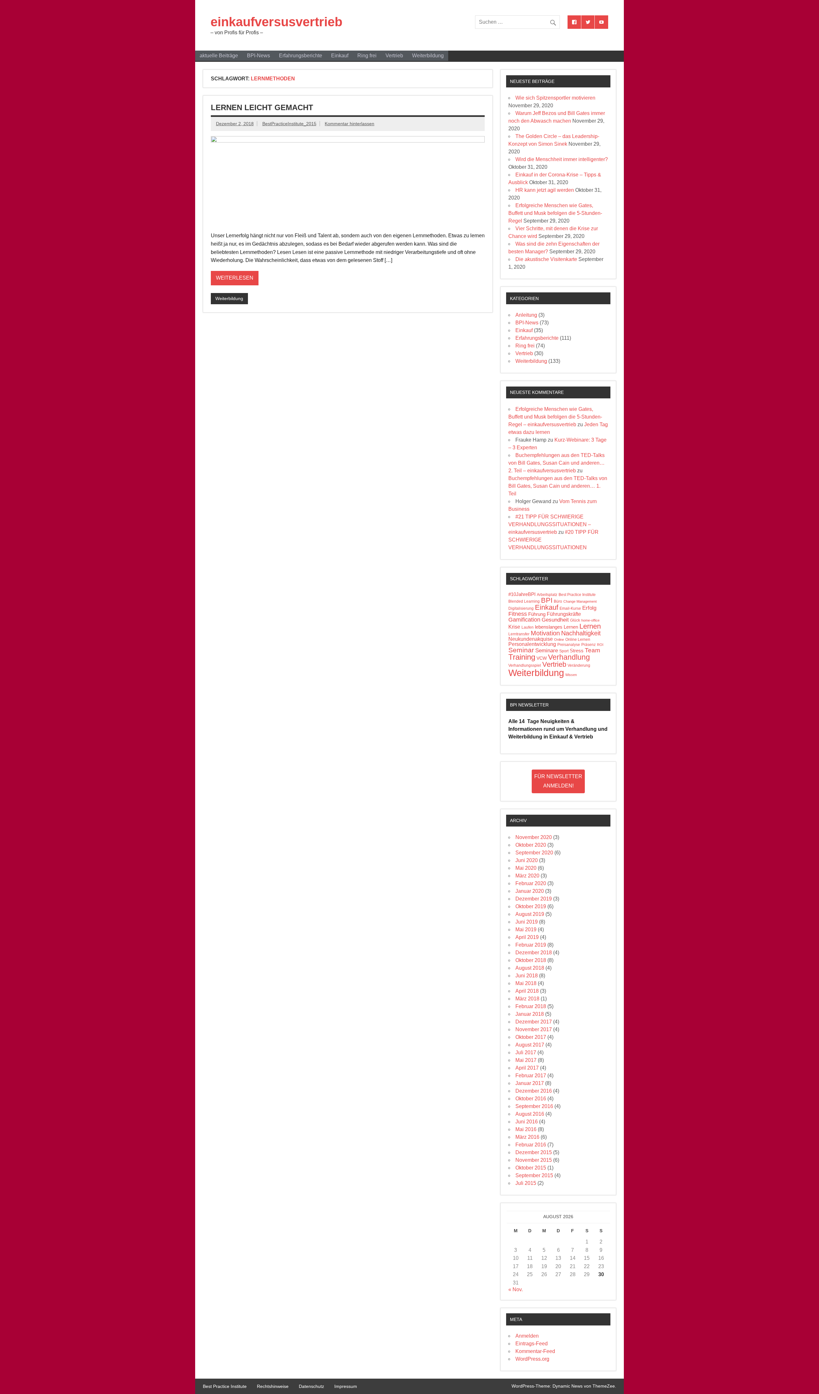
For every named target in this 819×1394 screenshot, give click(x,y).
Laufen (527, 627)
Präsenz (588, 644)
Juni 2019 (526, 922)
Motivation (545, 633)
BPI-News (258, 55)
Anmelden (527, 1336)
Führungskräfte (564, 614)
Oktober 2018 (530, 960)
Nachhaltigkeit (581, 633)
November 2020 (533, 837)
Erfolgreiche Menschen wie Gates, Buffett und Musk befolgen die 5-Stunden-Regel (555, 213)
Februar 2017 (530, 1075)
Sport (564, 651)
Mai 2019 (526, 929)
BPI (547, 600)
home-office (590, 620)
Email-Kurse (570, 608)
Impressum (345, 1386)
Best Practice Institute (577, 594)
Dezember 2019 (533, 898)
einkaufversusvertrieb (276, 22)
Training (521, 657)
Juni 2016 (526, 1121)
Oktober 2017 (530, 1037)
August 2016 (529, 1114)
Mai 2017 (526, 1060)
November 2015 (533, 1160)
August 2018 (529, 968)
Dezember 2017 (533, 1021)
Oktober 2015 (530, 1167)
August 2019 (529, 914)
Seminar (521, 650)
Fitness (517, 614)
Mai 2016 (526, 1129)
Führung (536, 614)
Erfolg (589, 608)
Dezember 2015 (533, 1152)
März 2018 (527, 998)
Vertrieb (394, 55)
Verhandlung (569, 657)
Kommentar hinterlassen (349, 123)
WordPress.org (532, 1359)
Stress (577, 650)
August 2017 (529, 1045)
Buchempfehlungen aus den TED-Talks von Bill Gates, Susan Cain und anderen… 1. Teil (557, 486)
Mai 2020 (526, 868)
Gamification (524, 619)
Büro (558, 601)
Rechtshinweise (273, 1386)
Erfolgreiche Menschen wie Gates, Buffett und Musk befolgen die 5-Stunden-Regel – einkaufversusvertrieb (555, 416)
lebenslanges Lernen (556, 627)
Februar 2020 (530, 883)
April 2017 (527, 1068)
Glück (575, 620)
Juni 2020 (526, 860)
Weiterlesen (234, 278)
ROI (600, 645)
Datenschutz (311, 1386)
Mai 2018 (526, 983)
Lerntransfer (518, 634)
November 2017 (533, 1029)
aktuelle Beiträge (219, 55)
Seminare (546, 651)
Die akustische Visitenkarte (546, 259)
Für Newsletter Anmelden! (558, 781)
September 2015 (534, 1175)
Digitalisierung (521, 608)
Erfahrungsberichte (300, 55)
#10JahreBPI (522, 594)
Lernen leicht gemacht (262, 107)
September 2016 (534, 1106)
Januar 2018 (529, 1014)
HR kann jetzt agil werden (544, 190)
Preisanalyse (568, 644)
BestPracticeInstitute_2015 (289, 123)
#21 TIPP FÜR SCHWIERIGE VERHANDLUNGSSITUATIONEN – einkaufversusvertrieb (549, 524)
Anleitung (526, 315)
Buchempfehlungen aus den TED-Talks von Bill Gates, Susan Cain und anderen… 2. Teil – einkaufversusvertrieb (556, 462)
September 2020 (534, 852)
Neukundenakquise (530, 639)
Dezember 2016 (533, 1091)
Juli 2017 (525, 1052)
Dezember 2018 (533, 952)
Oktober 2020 (530, 845)
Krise (514, 627)
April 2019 (527, 937)
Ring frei (367, 55)
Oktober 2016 (530, 1098)
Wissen (571, 675)
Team (592, 650)
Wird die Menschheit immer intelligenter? (561, 159)
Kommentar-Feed (535, 1351)
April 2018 (527, 991)
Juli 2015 (525, 1183)
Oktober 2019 (530, 906)
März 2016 (527, 1137)
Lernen (590, 626)
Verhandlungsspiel (524, 665)
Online (559, 639)
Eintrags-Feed (531, 1343)
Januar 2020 (529, 891)
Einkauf (339, 55)
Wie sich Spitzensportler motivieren (555, 98)
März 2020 (527, 875)
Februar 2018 (530, 1006)
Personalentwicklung (532, 644)
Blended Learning (524, 601)
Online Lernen (577, 639)
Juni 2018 (526, 975)
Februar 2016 (530, 1144)
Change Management (580, 601)
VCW (542, 658)
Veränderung (579, 665)
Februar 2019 (530, 945)
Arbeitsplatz (547, 594)
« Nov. (515, 1289)
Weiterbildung (428, 55)
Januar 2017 (529, 1083)
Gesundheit (555, 619)
